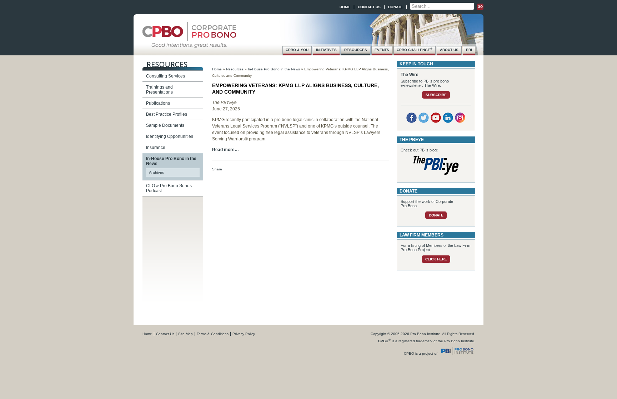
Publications (158, 103)
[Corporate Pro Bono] (189, 44)
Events (382, 50)
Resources (355, 50)
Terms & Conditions (213, 334)
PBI (469, 50)
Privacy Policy (243, 334)
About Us (449, 50)
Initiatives (326, 50)
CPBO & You (297, 50)
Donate (395, 7)
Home (345, 7)
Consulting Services (165, 76)
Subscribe (436, 95)
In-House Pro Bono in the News (274, 69)
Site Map (185, 334)
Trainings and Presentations (159, 90)
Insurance (155, 147)
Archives (156, 172)
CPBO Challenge (414, 49)
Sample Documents (165, 125)
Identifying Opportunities (169, 136)
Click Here (436, 259)
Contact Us (369, 7)
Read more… (225, 149)
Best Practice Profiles (166, 114)
